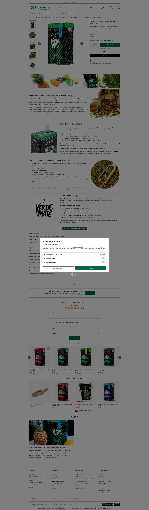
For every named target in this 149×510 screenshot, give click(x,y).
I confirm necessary (58, 268)
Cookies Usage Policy (78, 247)
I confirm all (91, 268)
